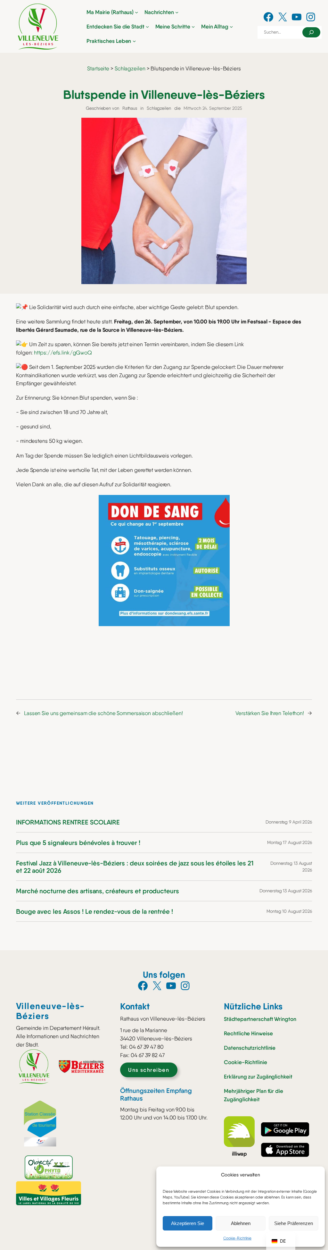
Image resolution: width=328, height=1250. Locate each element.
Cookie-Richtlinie (237, 1238)
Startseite (98, 68)
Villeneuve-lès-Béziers (50, 1010)
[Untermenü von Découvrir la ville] (147, 26)
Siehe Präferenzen (293, 1223)
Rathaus (129, 108)
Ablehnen (240, 1223)
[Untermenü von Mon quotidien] (231, 26)
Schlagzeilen (130, 68)
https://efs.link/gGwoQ (63, 352)
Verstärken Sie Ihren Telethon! (269, 713)
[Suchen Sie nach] (311, 32)
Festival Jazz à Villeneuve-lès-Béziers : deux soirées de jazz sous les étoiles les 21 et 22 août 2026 (135, 866)
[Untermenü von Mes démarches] (193, 26)
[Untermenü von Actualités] (176, 11)
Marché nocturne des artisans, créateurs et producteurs (97, 891)
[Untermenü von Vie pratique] (134, 40)
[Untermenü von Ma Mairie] (136, 11)
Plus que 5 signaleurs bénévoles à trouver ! (78, 842)
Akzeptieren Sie (187, 1223)
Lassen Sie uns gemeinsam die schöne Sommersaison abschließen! (103, 713)
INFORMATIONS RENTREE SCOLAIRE (68, 822)
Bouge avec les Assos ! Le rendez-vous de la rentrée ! (94, 911)
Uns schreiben (148, 1069)
